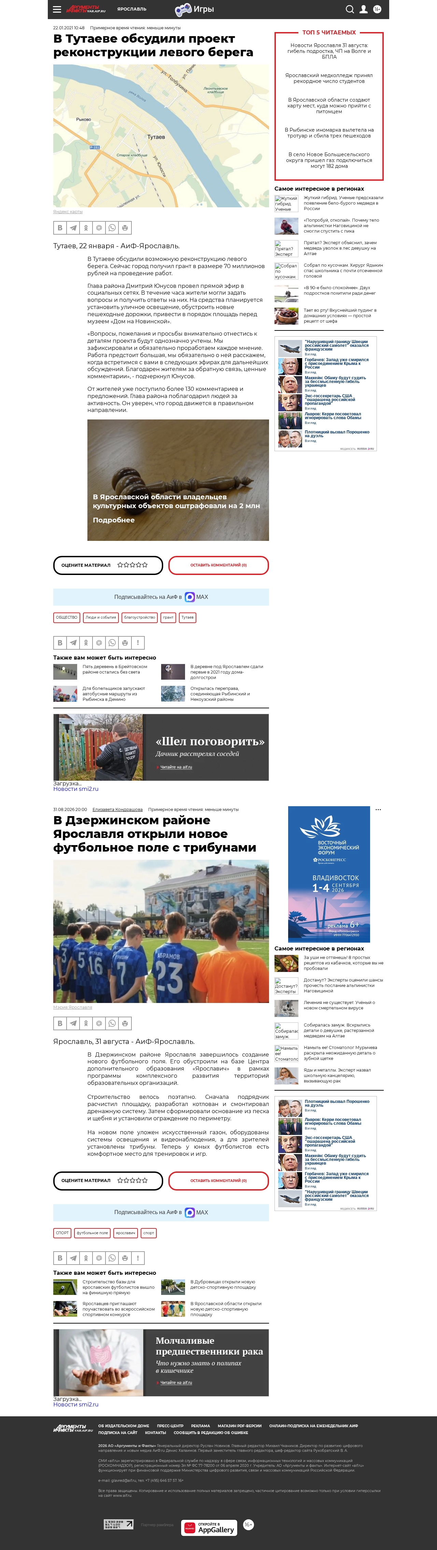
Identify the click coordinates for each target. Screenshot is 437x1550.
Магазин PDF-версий (240, 1426)
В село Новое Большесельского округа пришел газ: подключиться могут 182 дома (329, 160)
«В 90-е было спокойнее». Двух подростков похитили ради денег (340, 290)
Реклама (200, 1426)
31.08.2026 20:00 (70, 809)
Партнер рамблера (157, 1525)
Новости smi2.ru (76, 789)
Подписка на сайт (117, 1433)
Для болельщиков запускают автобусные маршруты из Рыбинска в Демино (114, 694)
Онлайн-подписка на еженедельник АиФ (313, 1426)
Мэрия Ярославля (72, 1007)
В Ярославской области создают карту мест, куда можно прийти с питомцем (329, 106)
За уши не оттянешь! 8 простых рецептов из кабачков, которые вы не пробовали (343, 963)
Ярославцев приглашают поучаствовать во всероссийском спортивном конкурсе (119, 1309)
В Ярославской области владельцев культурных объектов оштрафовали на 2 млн (176, 501)
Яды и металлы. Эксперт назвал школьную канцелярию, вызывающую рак (337, 1075)
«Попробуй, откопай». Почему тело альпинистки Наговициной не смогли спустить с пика (341, 226)
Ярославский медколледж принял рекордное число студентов (329, 78)
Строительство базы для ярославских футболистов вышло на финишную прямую (119, 1287)
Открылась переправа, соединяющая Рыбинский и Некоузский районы (220, 694)
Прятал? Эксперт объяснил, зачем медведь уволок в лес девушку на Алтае (340, 248)
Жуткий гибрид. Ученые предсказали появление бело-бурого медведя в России (343, 203)
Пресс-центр (170, 1426)
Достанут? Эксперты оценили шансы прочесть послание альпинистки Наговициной (343, 985)
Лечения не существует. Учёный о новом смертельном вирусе (339, 1005)
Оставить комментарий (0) (219, 565)
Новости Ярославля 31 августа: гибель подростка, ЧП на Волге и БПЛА (329, 51)
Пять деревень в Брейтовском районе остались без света (115, 669)
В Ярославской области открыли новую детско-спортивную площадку (226, 1309)
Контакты (155, 1433)
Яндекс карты (68, 211)
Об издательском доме (123, 1426)
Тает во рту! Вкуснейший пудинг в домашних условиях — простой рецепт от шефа (340, 316)
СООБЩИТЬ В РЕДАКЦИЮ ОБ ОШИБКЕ (211, 1433)
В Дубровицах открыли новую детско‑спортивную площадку (223, 1284)
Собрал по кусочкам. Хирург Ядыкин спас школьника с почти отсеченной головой (343, 271)
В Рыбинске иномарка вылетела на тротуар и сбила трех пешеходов (329, 133)
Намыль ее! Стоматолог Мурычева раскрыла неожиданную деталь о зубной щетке (340, 1053)
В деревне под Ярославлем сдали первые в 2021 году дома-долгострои (227, 672)
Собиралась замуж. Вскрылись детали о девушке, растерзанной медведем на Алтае (339, 1030)
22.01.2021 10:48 (69, 27)
